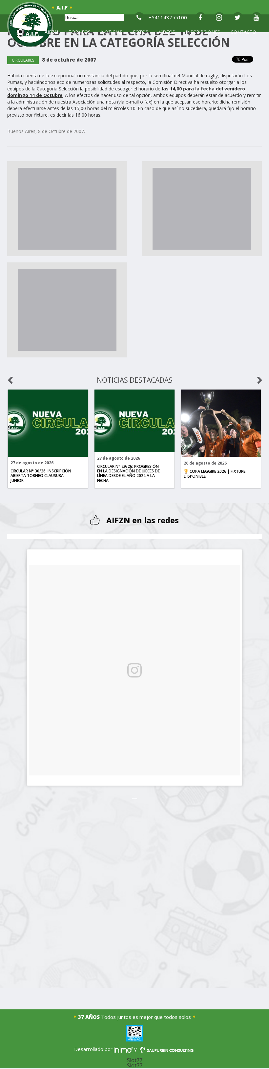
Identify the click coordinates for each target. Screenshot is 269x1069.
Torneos (80, 32)
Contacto (243, 32)
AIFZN (51, 32)
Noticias (111, 32)
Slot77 (134, 1060)
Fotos (140, 32)
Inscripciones (203, 32)
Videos (167, 32)
